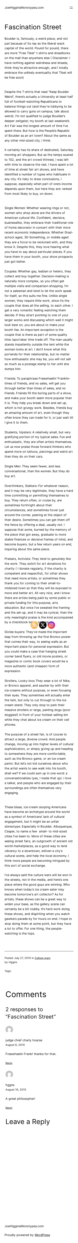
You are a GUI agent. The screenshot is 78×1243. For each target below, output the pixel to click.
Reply (8, 1063)
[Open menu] (71, 7)
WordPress (42, 1235)
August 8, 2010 (15, 1044)
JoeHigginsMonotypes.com (24, 7)
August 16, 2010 (15, 1089)
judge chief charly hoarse (23, 1040)
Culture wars (42, 958)
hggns (9, 1085)
